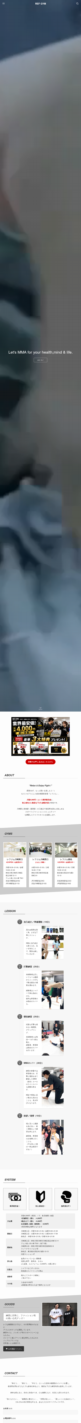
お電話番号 (9, 1418)
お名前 (7, 1408)
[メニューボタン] (3, 3)
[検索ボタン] (77, 3)
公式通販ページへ (15, 1349)
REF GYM (40, 3)
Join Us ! (40, 360)
